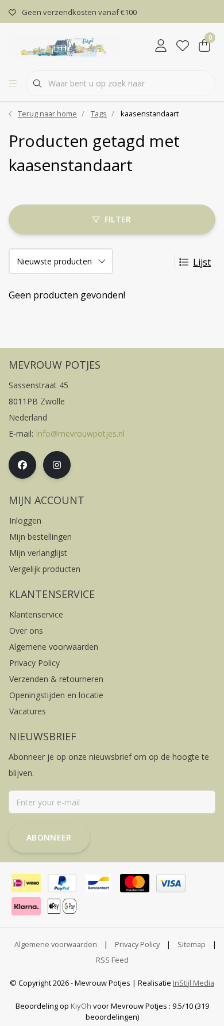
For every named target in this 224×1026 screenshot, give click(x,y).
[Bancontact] (98, 883)
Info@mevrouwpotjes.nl (80, 433)
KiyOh (81, 1006)
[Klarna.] (26, 906)
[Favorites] (183, 46)
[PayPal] (62, 883)
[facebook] (22, 465)
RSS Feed (112, 960)
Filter (118, 219)
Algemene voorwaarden (55, 944)
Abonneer (49, 837)
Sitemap (191, 944)
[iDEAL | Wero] (26, 883)
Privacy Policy (137, 944)
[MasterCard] (134, 883)
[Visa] (171, 883)
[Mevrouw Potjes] (65, 45)
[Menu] (13, 83)
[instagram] (57, 465)
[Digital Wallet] (62, 906)
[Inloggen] (161, 46)
